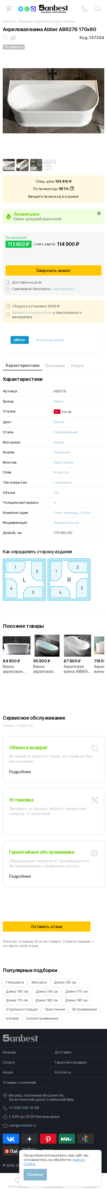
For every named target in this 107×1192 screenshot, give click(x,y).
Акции (8, 1072)
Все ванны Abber (50, 340)
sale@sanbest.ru (22, 1125)
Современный (65, 432)
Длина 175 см (17, 1000)
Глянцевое (63, 482)
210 (56, 493)
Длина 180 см (46, 1000)
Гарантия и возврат (71, 1062)
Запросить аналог (53, 270)
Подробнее (20, 771)
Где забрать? (63, 289)
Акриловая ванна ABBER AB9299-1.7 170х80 (76, 669)
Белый (59, 422)
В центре (61, 472)
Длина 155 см (65, 982)
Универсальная (66, 523)
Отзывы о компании (19, 1082)
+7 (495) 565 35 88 (24, 1108)
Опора (84, 513)
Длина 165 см (47, 991)
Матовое (39, 982)
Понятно (35, 1174)
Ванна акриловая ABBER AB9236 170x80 (47, 669)
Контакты (63, 1072)
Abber (59, 401)
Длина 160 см (17, 991)
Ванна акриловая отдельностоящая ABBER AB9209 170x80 (16, 669)
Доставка (63, 1052)
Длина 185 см (76, 1000)
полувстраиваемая (42, 1018)
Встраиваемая (84, 1009)
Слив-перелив (66, 513)
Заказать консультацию (32, 312)
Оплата (9, 1062)
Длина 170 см (76, 991)
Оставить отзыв (46, 926)
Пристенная (64, 462)
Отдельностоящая (22, 1009)
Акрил (59, 442)
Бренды (9, 1052)
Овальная (62, 452)
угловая (12, 1018)
